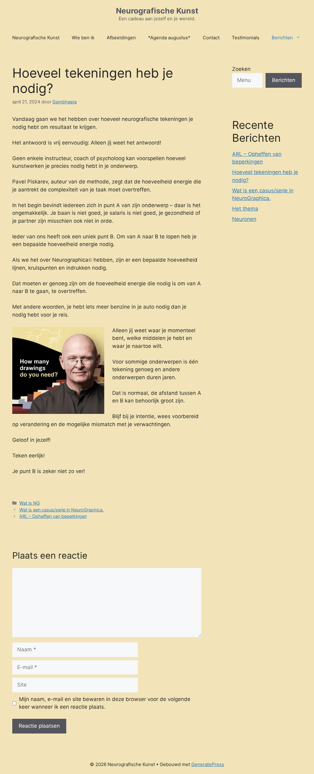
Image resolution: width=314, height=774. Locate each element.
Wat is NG (29, 503)
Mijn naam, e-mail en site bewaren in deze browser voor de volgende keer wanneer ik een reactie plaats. (104, 703)
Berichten (282, 37)
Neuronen (244, 219)
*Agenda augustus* (169, 37)
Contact (211, 37)
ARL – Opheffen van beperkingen (53, 516)
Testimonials (245, 37)
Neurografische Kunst (157, 10)
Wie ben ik (83, 37)
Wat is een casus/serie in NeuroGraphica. (61, 509)
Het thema (245, 209)
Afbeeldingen (121, 37)
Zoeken (241, 69)
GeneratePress (207, 764)
